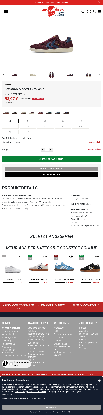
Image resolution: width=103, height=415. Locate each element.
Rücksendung (8, 344)
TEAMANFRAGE (51, 174)
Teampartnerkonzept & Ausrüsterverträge (38, 335)
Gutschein (7, 347)
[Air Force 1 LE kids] (13, 270)
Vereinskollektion (36, 351)
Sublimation (33, 343)
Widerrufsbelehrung (63, 334)
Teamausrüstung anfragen (36, 355)
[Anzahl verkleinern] (43, 150)
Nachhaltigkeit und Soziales (62, 353)
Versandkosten (9, 334)
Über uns (58, 340)
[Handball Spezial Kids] (64, 270)
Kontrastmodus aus (21, 364)
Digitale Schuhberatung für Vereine (36, 362)
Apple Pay (84, 331)
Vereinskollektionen (37, 327)
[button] (6, 12)
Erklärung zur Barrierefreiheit (9, 351)
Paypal (82, 327)
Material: (76, 195)
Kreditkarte (84, 339)
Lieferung (6, 340)
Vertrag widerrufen (11, 327)
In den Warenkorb (52, 158)
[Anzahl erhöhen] (51, 150)
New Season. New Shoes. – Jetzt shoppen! (51, 2)
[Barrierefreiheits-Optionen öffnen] (5, 363)
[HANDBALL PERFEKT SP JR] (90, 270)
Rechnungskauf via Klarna (88, 343)
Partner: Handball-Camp (62, 348)
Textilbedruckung (36, 339)
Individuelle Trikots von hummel (38, 347)
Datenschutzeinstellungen (14, 355)
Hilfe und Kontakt (10, 331)
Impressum (59, 327)
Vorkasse (83, 348)
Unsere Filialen (60, 344)
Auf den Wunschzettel (53, 168)
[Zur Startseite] (51, 11)
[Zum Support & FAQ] (89, 11)
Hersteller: (78, 209)
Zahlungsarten (9, 337)
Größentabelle (95, 142)
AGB (56, 331)
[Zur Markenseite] (8, 85)
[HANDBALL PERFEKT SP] (38, 270)
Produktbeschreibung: (16, 195)
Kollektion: (78, 204)
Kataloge (32, 331)
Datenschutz (59, 337)
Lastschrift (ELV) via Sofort (88, 335)
